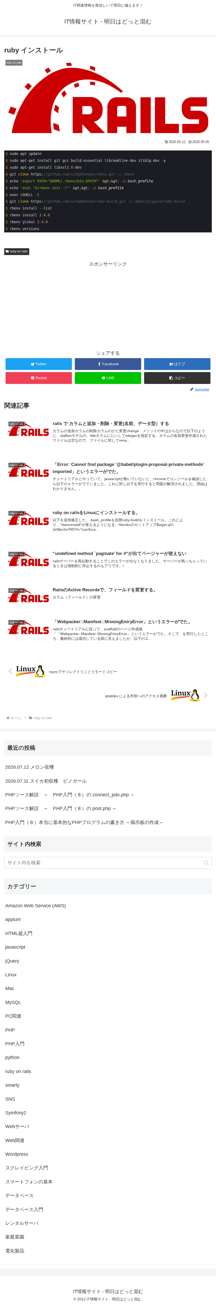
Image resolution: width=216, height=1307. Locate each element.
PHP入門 (14, 1043)
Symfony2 (15, 1112)
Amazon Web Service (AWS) (35, 905)
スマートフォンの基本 (29, 1181)
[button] (177, 378)
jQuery (12, 961)
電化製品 (14, 1251)
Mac (9, 988)
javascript (15, 947)
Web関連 (14, 1140)
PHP (10, 1030)
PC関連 (13, 1016)
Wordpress (16, 1154)
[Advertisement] (108, 305)
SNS (10, 1099)
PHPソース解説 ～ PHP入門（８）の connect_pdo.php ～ (70, 794)
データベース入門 (24, 1209)
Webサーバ (17, 1126)
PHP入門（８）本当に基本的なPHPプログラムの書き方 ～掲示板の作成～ (84, 822)
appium (13, 919)
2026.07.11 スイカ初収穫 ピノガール (46, 781)
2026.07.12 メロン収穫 (29, 767)
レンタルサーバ (21, 1223)
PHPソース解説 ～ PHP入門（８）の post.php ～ (61, 808)
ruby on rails (19, 251)
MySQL (13, 1002)
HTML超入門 (18, 933)
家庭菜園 (14, 1237)
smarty (12, 1085)
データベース (19, 1195)
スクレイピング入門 (26, 1168)
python (12, 1057)
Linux (11, 974)
